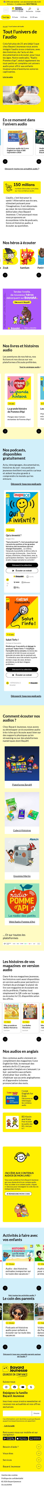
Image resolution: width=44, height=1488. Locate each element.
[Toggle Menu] (6, 10)
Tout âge (5, 17)
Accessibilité (6, 1484)
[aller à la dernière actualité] (5, 161)
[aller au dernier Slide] (5, 431)
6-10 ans (24, 17)
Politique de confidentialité (12, 1478)
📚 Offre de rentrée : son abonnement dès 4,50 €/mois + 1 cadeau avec (22, 3)
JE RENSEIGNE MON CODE (18, 1194)
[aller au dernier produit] (5, 1039)
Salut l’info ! (12, 639)
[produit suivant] (38, 1039)
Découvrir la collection (22, 565)
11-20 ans (33, 17)
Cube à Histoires (22, 830)
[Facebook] (14, 1387)
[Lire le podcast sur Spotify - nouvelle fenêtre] (30, 576)
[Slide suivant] (38, 431)
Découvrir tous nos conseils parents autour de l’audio (22, 1355)
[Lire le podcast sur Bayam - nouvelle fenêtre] (19, 577)
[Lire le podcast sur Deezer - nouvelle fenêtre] (17, 582)
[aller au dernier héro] (5, 275)
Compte (37, 11)
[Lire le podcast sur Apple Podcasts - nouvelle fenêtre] (17, 587)
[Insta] (6, 1387)
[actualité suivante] (38, 161)
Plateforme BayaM (22, 784)
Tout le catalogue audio (29, 367)
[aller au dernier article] (5, 1288)
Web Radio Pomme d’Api (22, 921)
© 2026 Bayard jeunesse (11, 1481)
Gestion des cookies (9, 1475)
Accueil (5, 26)
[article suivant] (38, 1288)
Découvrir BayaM (22, 302)
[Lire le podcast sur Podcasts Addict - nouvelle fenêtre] (25, 582)
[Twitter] (30, 1387)
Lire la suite (8, 77)
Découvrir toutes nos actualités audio (21, 169)
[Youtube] (22, 1387)
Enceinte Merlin (22, 876)
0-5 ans (15, 17)
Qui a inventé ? (13, 535)
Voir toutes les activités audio (21, 1295)
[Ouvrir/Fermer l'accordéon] (38, 1446)
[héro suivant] (38, 275)
